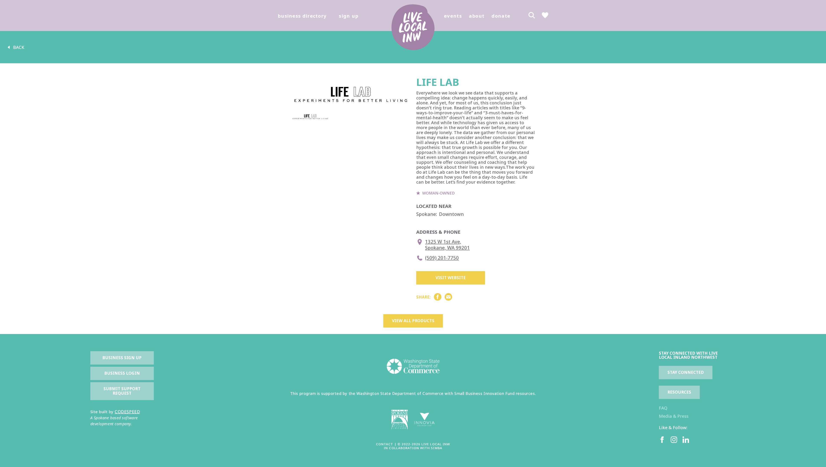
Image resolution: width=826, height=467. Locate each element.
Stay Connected (685, 372)
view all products (413, 320)
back (18, 47)
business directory (302, 15)
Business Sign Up (122, 357)
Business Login (122, 373)
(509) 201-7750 (442, 258)
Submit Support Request (122, 391)
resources (679, 392)
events (453, 15)
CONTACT (384, 444)
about (477, 15)
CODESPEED (127, 411)
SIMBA (436, 448)
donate (501, 15)
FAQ (663, 407)
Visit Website (451, 277)
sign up (348, 15)
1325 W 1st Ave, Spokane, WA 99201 (447, 244)
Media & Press (674, 416)
